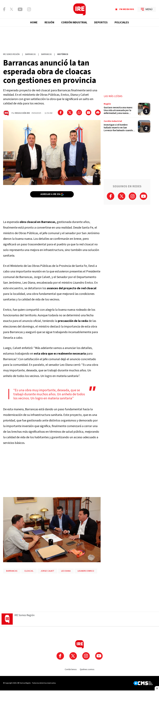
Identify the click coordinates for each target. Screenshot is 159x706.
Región (49, 22)
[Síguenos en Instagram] (29, 9)
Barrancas (30, 54)
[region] (79, 38)
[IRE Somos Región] (79, 9)
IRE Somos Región (11, 54)
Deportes (101, 22)
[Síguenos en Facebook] (4, 9)
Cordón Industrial (74, 22)
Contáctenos (71, 669)
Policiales (122, 22)
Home (34, 22)
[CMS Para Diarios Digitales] (143, 683)
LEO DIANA (66, 571)
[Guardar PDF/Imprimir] (98, 112)
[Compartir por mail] (88, 112)
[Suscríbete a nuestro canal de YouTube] (20, 9)
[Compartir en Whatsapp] (79, 112)
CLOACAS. (29, 571)
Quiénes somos (87, 669)
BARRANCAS (11, 571)
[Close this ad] (157, 688)
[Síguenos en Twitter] (11, 9)
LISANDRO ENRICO (86, 571)
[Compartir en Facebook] (60, 112)
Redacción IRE (22, 113)
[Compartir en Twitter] (70, 112)
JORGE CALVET (47, 571)
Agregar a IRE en (50, 194)
